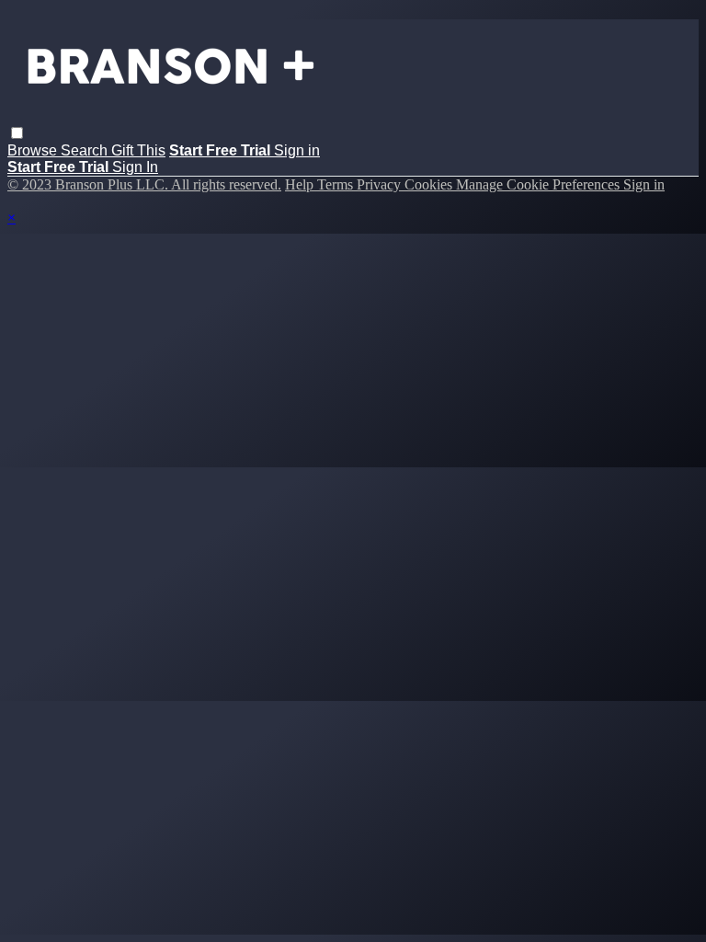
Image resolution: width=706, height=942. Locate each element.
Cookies (430, 184)
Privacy (380, 184)
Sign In (135, 167)
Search (86, 150)
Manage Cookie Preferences (539, 184)
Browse (34, 150)
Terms (337, 184)
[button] (17, 133)
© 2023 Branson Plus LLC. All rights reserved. (144, 184)
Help (301, 184)
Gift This (138, 150)
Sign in (297, 150)
